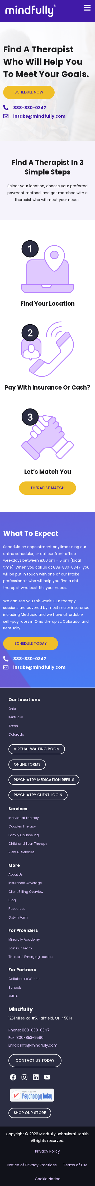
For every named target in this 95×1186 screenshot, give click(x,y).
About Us (15, 874)
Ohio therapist (48, 621)
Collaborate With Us (24, 978)
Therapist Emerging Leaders (30, 956)
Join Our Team (20, 948)
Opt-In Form (18, 917)
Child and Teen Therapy (27, 843)
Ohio (12, 708)
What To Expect (30, 533)
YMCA (13, 996)
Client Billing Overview (25, 891)
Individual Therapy (23, 818)
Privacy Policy (47, 1151)
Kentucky (15, 717)
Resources (16, 908)
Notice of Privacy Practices (32, 1165)
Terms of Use (75, 1165)
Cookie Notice (47, 1178)
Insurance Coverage (25, 883)
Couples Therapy (22, 826)
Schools (15, 987)
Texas (13, 726)
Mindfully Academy (24, 939)
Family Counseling (23, 835)
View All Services (21, 852)
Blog (12, 900)
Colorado (16, 734)
